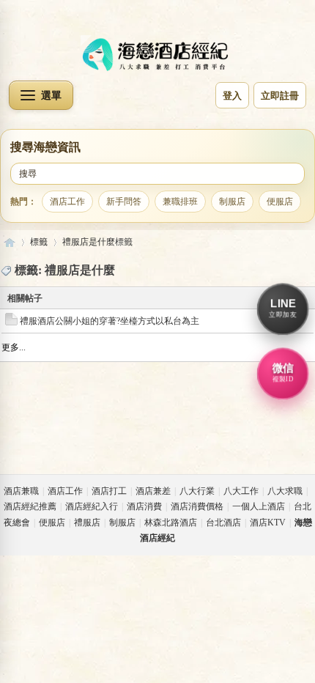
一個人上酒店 (258, 506)
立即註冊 (280, 95)
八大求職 (285, 491)
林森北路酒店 (170, 522)
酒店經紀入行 (91, 506)
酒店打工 (109, 491)
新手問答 (123, 201)
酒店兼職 (21, 491)
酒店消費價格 (197, 506)
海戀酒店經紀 (9, 242)
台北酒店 (223, 522)
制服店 (232, 201)
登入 (232, 95)
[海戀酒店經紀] (157, 54)
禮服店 (87, 522)
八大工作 (241, 491)
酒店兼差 (153, 491)
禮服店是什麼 (88, 242)
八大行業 (197, 491)
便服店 (280, 201)
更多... (13, 347)
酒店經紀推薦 (30, 506)
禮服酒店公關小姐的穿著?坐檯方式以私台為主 (109, 321)
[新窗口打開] (11, 322)
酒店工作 (67, 201)
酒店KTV (268, 522)
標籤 (39, 242)
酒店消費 (144, 506)
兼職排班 (180, 201)
